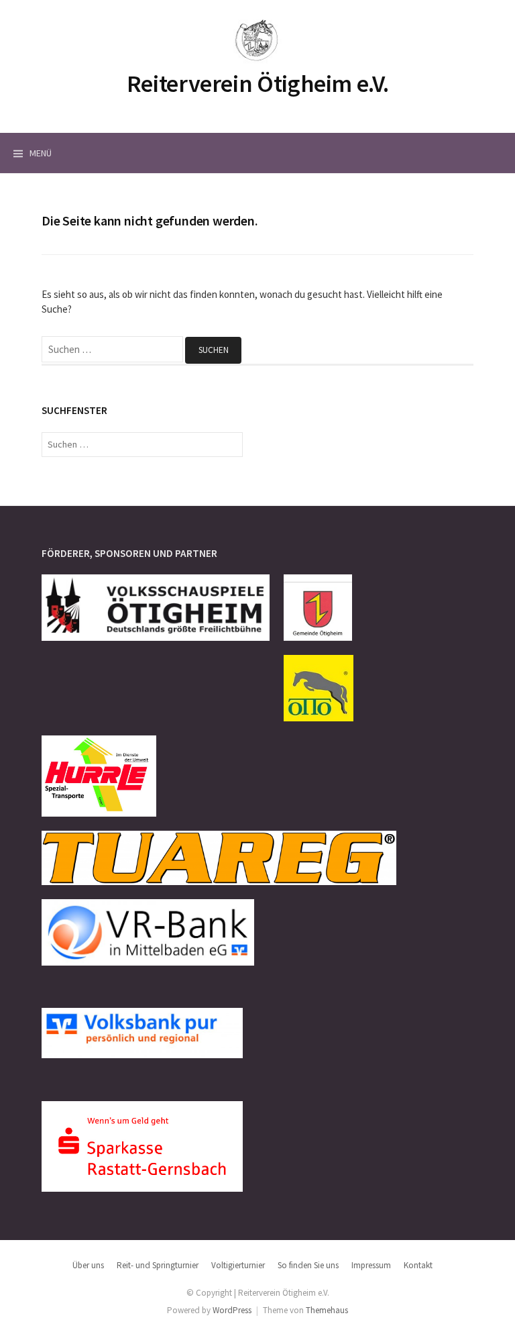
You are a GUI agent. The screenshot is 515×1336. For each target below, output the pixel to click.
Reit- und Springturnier (157, 1265)
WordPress (232, 1310)
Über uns (88, 1265)
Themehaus (327, 1310)
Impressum (371, 1265)
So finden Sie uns (308, 1265)
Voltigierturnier (238, 1265)
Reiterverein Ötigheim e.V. (258, 83)
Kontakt (418, 1265)
